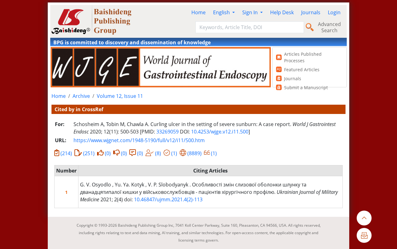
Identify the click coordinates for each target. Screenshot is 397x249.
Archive (81, 96)
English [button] (222, 12)
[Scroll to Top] (364, 218)
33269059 (167, 131)
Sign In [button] (250, 12)
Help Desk (282, 12)
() (66, 153)
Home (198, 12)
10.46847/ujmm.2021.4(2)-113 (168, 199)
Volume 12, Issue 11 (120, 96)
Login (334, 12)
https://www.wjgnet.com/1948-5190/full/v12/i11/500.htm (139, 140)
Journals (310, 12)
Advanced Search (329, 27)
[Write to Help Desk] (364, 235)
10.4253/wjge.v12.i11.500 (219, 131)
